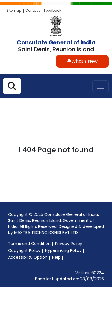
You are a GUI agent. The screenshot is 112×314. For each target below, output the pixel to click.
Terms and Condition (29, 243)
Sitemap (13, 10)
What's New (84, 61)
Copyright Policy (24, 250)
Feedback (52, 10)
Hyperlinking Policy (63, 250)
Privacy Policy (68, 243)
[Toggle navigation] (100, 86)
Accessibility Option (27, 257)
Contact (32, 10)
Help (56, 257)
